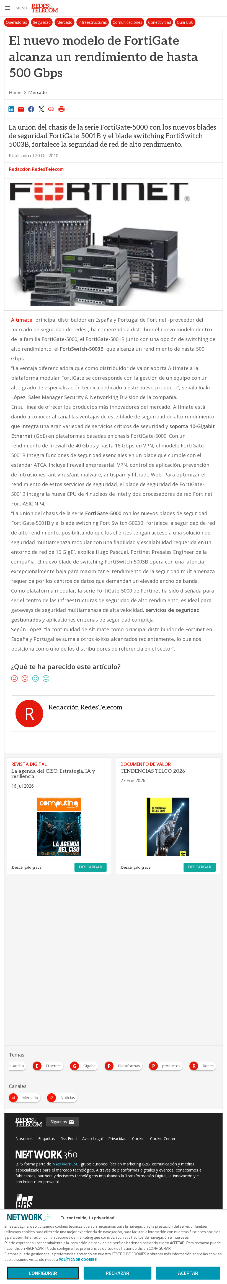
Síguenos (59, 1121)
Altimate (21, 319)
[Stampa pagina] (61, 109)
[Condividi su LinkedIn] (11, 109)
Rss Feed (68, 1138)
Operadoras (16, 22)
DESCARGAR (90, 867)
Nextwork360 (65, 1164)
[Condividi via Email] (21, 109)
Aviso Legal (92, 1138)
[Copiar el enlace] (51, 109)
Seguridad (42, 22)
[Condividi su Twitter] (41, 109)
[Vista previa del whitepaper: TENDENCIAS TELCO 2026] (168, 827)
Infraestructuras (92, 22)
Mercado (64, 22)
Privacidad (117, 1138)
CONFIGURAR (43, 1273)
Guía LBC (185, 22)
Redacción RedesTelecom (36, 169)
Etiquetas (46, 1138)
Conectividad (159, 22)
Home (15, 92)
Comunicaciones (127, 22)
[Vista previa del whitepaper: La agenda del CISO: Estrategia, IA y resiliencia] (59, 827)
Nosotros (24, 1138)
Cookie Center (163, 1138)
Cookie (138, 1138)
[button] (16, 8)
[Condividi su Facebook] (31, 109)
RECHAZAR (117, 1273)
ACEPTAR (188, 1273)
